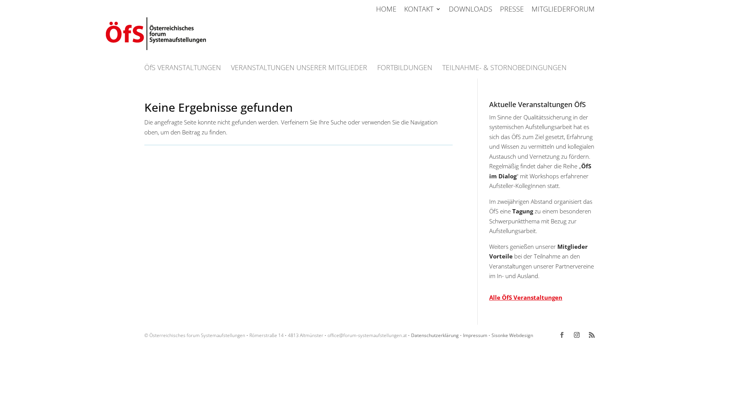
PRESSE (512, 9)
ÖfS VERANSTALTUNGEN (182, 68)
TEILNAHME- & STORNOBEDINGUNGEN (504, 68)
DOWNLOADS (470, 9)
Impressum (475, 335)
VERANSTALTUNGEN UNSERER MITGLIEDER (299, 68)
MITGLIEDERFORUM (563, 9)
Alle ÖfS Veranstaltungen (525, 297)
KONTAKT (418, 9)
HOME (386, 9)
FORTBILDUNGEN (404, 68)
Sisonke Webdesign (512, 335)
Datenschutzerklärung (435, 335)
